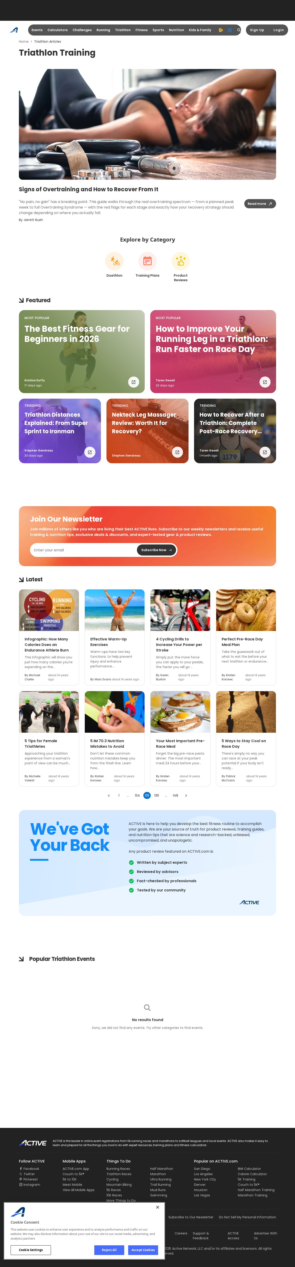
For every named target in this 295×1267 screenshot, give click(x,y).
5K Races (113, 1190)
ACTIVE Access (233, 1235)
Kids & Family (200, 30)
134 (137, 795)
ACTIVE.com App (76, 1168)
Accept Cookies (143, 1250)
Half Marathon (161, 1168)
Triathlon (123, 30)
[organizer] (230, 30)
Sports (158, 30)
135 (147, 795)
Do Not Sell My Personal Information (247, 1217)
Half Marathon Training (256, 1190)
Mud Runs (158, 1190)
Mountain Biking (119, 1184)
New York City (205, 1179)
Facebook (31, 1168)
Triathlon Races (118, 1174)
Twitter (29, 1174)
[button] (82, 351)
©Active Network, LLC (181, 1248)
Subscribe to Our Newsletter (190, 1217)
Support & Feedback (201, 1235)
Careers (181, 1233)
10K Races (114, 1195)
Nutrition (176, 30)
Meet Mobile (72, 1184)
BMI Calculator (249, 1168)
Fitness (142, 30)
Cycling (112, 1179)
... (128, 795)
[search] (239, 30)
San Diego (202, 1168)
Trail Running (160, 1184)
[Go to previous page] (109, 795)
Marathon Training (252, 1195)
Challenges (82, 30)
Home (24, 41)
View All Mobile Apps (78, 1190)
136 (156, 795)
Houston (200, 1190)
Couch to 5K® (73, 1174)
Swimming (158, 1195)
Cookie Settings (31, 1250)
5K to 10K (70, 1179)
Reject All (109, 1250)
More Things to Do (121, 1200)
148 (175, 795)
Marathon (158, 1174)
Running (103, 30)
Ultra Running (160, 1179)
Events (37, 30)
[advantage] (221, 30)
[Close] (158, 1207)
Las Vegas (202, 1195)
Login (279, 30)
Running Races (118, 1168)
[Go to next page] (186, 795)
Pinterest (31, 1179)
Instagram (32, 1184)
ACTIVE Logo (28, 1141)
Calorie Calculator (252, 1174)
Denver (200, 1184)
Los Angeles (203, 1174)
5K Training (246, 1179)
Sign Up (257, 30)
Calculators (57, 30)
